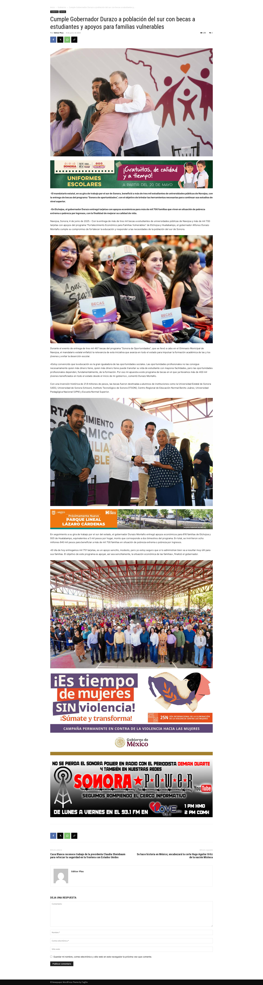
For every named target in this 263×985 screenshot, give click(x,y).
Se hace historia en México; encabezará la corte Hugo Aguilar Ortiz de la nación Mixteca (175, 856)
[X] (60, 40)
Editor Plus (58, 33)
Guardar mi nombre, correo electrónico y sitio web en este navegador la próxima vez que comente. (102, 956)
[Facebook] (53, 40)
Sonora (62, 12)
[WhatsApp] (67, 40)
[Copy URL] (74, 40)
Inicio (52, 7)
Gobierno (62, 7)
